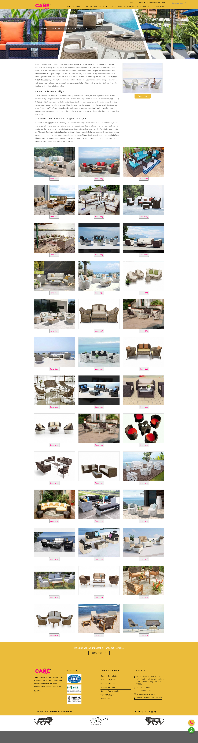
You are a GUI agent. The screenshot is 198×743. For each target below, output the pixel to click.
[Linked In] (148, 711)
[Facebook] (136, 711)
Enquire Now (142, 96)
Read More (38, 691)
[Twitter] (139, 711)
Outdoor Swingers (107, 687)
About (78, 7)
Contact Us (160, 7)
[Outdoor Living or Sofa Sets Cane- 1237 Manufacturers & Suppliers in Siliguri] (99, 314)
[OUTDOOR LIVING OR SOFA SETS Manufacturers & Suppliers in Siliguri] (54, 162)
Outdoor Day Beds (107, 680)
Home (69, 7)
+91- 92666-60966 (143, 688)
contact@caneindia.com (146, 694)
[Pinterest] (145, 711)
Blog (120, 7)
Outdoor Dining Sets (108, 676)
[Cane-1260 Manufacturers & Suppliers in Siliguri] (54, 618)
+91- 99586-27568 (143, 690)
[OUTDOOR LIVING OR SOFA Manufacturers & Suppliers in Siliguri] (54, 580)
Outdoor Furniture (93, 7)
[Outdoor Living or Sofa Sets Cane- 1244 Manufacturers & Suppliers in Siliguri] (143, 390)
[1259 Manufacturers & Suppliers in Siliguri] (143, 580)
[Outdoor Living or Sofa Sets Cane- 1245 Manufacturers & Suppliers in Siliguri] (54, 428)
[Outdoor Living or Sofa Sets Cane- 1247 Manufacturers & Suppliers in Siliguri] (143, 428)
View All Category (107, 695)
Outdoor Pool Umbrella (109, 691)
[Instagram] (142, 711)
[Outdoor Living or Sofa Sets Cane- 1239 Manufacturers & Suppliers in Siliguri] (54, 352)
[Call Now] (191, 723)
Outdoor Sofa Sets (107, 683)
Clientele (131, 7)
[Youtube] (152, 711)
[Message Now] (191, 730)
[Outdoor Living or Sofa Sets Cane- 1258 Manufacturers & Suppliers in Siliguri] (99, 580)
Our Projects (145, 7)
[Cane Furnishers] (43, 4)
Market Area (105, 698)
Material (109, 7)
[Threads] (155, 711)
